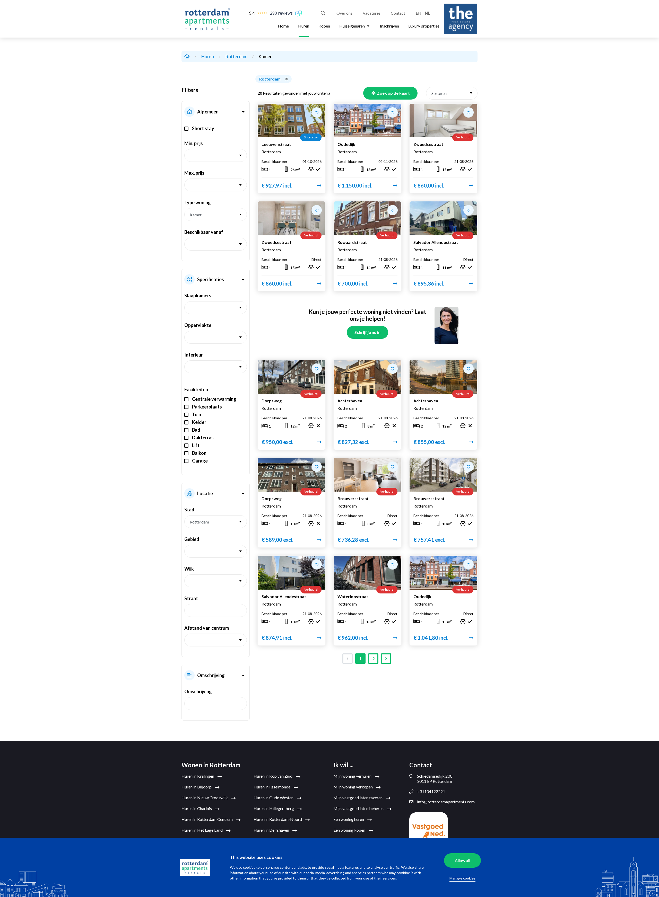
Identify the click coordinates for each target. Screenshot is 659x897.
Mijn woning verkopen (353, 786)
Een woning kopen (349, 830)
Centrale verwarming (214, 399)
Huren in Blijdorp (196, 786)
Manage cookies (462, 878)
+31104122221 (431, 791)
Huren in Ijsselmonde (272, 786)
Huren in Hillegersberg (274, 808)
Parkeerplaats (207, 407)
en (418, 13)
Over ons (344, 13)
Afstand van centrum (206, 628)
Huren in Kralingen (198, 776)
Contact (398, 13)
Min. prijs (193, 143)
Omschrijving (211, 675)
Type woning (197, 202)
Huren (303, 25)
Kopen (324, 25)
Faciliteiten (196, 389)
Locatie (205, 493)
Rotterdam (236, 56)
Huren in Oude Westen (274, 797)
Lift (196, 445)
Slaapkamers (197, 295)
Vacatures (371, 13)
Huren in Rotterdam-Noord (278, 819)
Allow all (462, 860)
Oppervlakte (197, 325)
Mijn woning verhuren (352, 776)
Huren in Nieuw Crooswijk (205, 797)
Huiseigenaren (352, 25)
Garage (200, 461)
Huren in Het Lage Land (202, 830)
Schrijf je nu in (367, 332)
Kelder (199, 422)
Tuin (196, 414)
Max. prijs (194, 173)
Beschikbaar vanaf (203, 232)
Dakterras (203, 437)
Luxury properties (423, 25)
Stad (189, 509)
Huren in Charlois (197, 808)
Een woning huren (349, 819)
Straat (191, 598)
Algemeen (208, 111)
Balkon (199, 453)
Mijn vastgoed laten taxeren (358, 797)
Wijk (189, 569)
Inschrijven (389, 25)
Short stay (203, 128)
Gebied (191, 539)
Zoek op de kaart (393, 93)
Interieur (193, 355)
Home (283, 25)
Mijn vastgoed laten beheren (358, 808)
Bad (196, 430)
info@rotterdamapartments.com (446, 801)
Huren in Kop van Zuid (273, 776)
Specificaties (210, 279)
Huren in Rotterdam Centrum (207, 819)
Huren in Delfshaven (272, 830)
